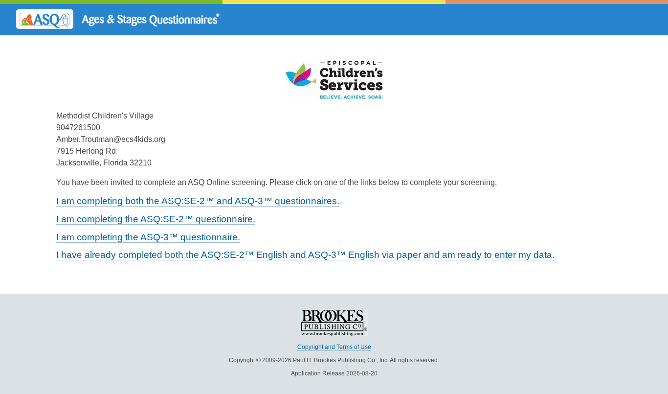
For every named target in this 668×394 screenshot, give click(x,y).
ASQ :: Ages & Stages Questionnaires (133, 19)
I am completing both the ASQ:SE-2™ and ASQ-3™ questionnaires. (197, 201)
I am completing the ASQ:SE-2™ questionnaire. (155, 219)
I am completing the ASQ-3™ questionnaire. (148, 237)
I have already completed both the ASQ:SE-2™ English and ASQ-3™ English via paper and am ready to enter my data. (305, 255)
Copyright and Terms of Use (334, 347)
